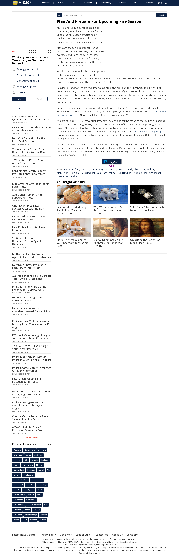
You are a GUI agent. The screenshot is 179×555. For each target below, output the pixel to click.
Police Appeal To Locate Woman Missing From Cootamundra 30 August (31, 324)
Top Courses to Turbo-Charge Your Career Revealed (30, 347)
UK (48, 470)
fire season (155, 172)
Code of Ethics (83, 534)
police (28, 455)
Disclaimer (66, 534)
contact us (160, 550)
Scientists (17, 510)
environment (28, 465)
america (44, 514)
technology (42, 485)
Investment (18, 485)
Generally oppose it (28, 80)
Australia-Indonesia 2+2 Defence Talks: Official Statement (31, 277)
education (30, 485)
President (18, 514)
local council (110, 172)
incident (43, 519)
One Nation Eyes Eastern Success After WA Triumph (28, 207)
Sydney (37, 510)
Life (136, 2)
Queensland (19, 470)
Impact (16, 519)
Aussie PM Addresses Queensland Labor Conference (30, 118)
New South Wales (21, 480)
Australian (38, 455)
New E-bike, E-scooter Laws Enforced (28, 229)
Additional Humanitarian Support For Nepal (27, 196)
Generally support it (28, 75)
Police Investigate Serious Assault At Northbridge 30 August (28, 405)
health (16, 465)
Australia (17, 450)
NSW (26, 460)
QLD (46, 505)
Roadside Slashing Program (150, 131)
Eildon (150, 169)
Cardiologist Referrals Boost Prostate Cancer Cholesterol (29, 172)
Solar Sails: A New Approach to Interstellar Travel (147, 208)
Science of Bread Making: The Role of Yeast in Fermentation (72, 210)
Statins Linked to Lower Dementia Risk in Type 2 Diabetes (26, 241)
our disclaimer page (91, 553)
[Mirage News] (23, 3)
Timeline (149, 2)
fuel (129, 169)
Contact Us (102, 534)
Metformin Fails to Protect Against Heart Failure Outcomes (31, 255)
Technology (106, 2)
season (121, 169)
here (87, 155)
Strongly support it (28, 69)
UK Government (34, 505)
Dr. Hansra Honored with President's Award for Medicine (31, 310)
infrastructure (36, 480)
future (27, 510)
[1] (108, 547)
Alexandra (139, 169)
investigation (29, 490)
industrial (76, 176)
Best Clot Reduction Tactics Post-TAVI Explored (28, 140)
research (17, 460)
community (97, 169)
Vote (19, 99)
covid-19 (17, 475)
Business (88, 2)
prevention (63, 176)
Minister (39, 465)
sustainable (31, 500)
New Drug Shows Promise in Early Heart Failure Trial (29, 266)
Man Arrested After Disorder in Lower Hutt (31, 185)
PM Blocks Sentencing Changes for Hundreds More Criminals (31, 336)
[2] (109, 547)
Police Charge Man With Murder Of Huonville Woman (31, 369)
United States (19, 495)
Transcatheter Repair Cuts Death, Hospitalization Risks (29, 150)
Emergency (18, 500)
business (31, 470)
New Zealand (19, 505)
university (42, 450)
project (31, 495)
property (110, 169)
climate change (31, 514)
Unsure (21, 92)
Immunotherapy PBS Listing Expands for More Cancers (29, 288)
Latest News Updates (24, 534)
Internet (33, 519)
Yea (99, 172)
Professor (45, 460)
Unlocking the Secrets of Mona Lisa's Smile (145, 241)
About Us (117, 534)
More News (32, 437)
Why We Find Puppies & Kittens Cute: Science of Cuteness (107, 210)
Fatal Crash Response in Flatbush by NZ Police (26, 380)
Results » (40, 99)
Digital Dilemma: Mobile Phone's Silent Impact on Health (108, 243)
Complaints (133, 534)
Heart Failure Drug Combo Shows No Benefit (28, 299)
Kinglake (75, 172)
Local (73, 2)
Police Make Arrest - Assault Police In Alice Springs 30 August (31, 358)
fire (77, 169)
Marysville (62, 172)
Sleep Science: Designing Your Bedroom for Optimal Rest (73, 243)
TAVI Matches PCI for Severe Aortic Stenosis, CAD (29, 161)
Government (30, 450)
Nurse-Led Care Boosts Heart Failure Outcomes (29, 218)
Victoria (68, 169)
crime (39, 495)
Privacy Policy (48, 534)
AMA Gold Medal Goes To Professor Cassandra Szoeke (29, 428)
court (25, 519)
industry (17, 490)
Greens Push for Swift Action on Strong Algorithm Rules (31, 393)
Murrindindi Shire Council (133, 172)
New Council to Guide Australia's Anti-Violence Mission (31, 129)
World (60, 2)
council (85, 169)
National (46, 2)
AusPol (40, 490)
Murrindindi (88, 172)
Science (122, 2)
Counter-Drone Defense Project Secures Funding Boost (31, 418)
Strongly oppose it (27, 86)
